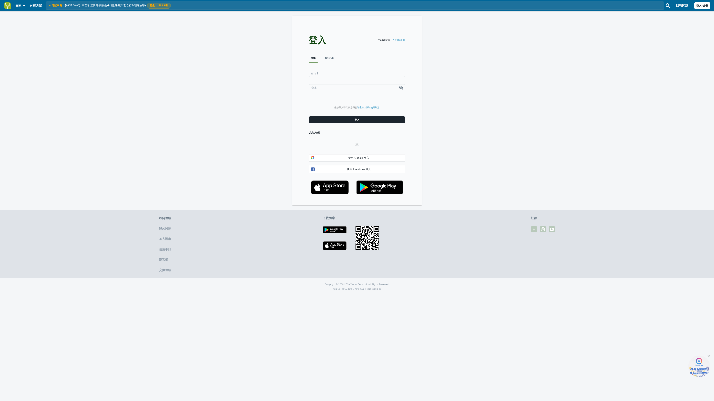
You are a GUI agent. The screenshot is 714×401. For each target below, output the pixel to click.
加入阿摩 (165, 239)
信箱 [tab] (313, 58)
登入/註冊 (702, 5)
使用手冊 (165, 249)
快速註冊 (399, 40)
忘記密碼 (314, 132)
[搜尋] (668, 5)
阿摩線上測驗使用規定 (368, 107)
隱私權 (163, 259)
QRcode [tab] (330, 58)
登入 (357, 119)
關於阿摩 (165, 228)
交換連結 (165, 270)
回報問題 (682, 5)
